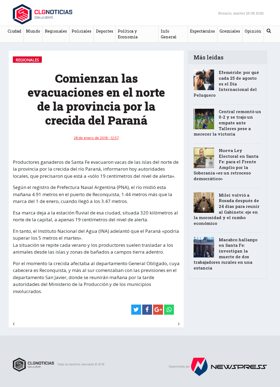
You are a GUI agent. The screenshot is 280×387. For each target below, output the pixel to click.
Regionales (56, 31)
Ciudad (14, 31)
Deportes (104, 31)
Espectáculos (202, 31)
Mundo (33, 31)
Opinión (253, 31)
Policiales (81, 31)
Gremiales (230, 31)
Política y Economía (128, 34)
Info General (169, 34)
